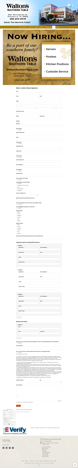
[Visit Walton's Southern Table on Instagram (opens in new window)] (13, 448)
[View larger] (39, 57)
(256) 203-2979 (48, 441)
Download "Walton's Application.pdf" (23, 411)
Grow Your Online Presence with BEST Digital (47, 463)
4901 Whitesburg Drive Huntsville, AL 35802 (51, 439)
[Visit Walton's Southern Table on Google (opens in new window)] (7, 448)
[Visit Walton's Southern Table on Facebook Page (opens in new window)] (3, 448)
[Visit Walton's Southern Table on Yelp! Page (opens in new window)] (10, 448)
